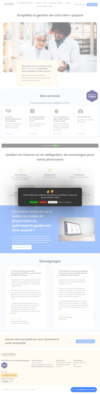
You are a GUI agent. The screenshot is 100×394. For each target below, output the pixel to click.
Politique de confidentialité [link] (64, 202)
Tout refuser (43, 202)
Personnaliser (52, 202)
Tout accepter (33, 202)
